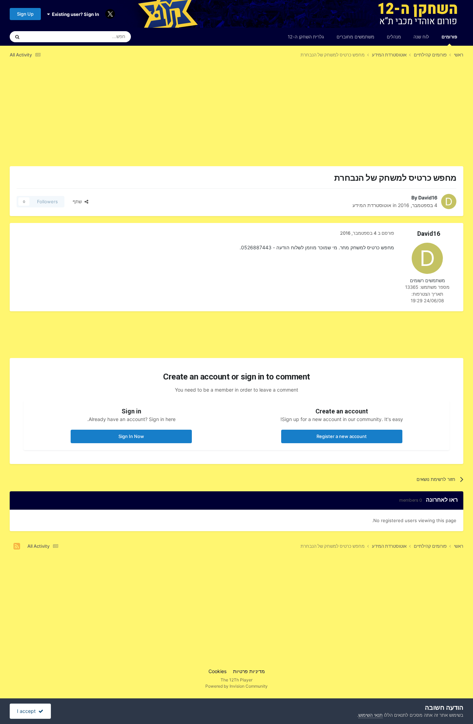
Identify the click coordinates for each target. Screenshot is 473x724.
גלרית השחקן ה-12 (306, 36)
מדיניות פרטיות (249, 671)
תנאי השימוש (370, 715)
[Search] (17, 36)
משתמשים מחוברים (355, 36)
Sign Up (25, 14)
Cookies (217, 671)
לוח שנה (421, 36)
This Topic (44, 36)
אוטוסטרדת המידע (371, 205)
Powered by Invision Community (236, 686)
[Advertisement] (337, 117)
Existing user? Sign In (74, 14)
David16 (427, 197)
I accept (27, 711)
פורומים (449, 36)
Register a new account (341, 436)
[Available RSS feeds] (17, 546)
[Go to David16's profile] (448, 201)
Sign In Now (131, 436)
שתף (78, 201)
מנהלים (394, 36)
